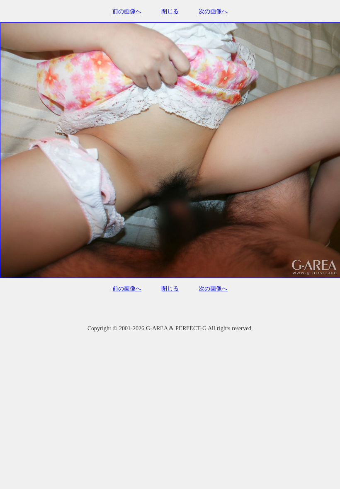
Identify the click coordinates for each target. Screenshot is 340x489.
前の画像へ (126, 11)
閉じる (170, 11)
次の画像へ (213, 11)
